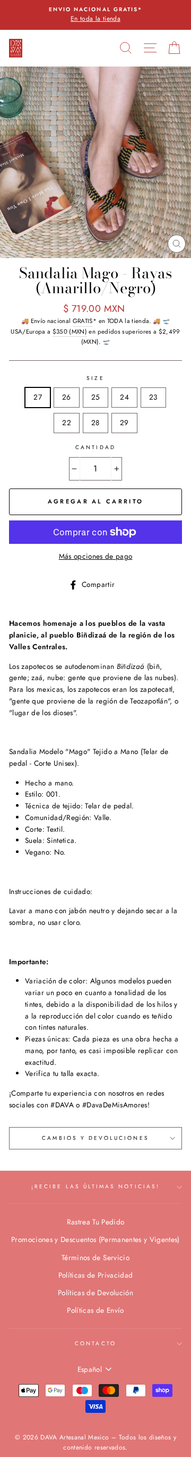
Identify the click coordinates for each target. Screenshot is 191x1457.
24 (124, 397)
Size (95, 378)
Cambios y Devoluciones (95, 1138)
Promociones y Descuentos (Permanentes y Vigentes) (95, 1239)
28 (95, 422)
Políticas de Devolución (95, 1292)
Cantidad (95, 447)
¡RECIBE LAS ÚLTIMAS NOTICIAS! (95, 1186)
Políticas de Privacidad (95, 1275)
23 (153, 397)
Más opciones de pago (96, 556)
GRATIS (83, 321)
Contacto (95, 1343)
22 (66, 422)
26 (66, 397)
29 (124, 422)
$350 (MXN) (70, 331)
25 (95, 397)
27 (37, 397)
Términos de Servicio (95, 1257)
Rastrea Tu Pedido (96, 1221)
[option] (95, 14)
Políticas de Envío (95, 1310)
